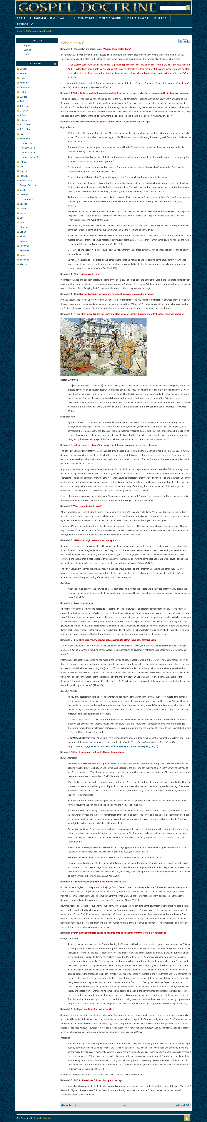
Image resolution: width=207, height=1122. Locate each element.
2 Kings (23, 120)
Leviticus (24, 78)
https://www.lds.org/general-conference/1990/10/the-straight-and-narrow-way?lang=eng (111, 746)
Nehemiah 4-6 (28, 148)
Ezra (22, 134)
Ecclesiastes (26, 180)
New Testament (59, 18)
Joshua (23, 92)
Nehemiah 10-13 (30, 157)
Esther (23, 162)
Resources (160, 18)
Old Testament (37, 18)
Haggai (23, 255)
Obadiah (24, 227)
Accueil (21, 18)
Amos (23, 222)
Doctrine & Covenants (111, 18)
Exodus (23, 73)
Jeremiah (24, 194)
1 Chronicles (26, 124)
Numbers (24, 83)
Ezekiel (23, 204)
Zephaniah (25, 250)
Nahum (23, 241)
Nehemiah (47, 31)
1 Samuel (24, 106)
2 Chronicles (26, 129)
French (27, 54)
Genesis (23, 69)
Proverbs (24, 176)
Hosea (23, 213)
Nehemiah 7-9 (28, 152)
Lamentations (26, 199)
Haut (125, 1105)
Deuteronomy (26, 87)
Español (27, 50)
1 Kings (23, 115)
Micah (23, 236)
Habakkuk (24, 246)
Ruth (22, 101)
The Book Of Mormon (83, 18)
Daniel (23, 208)
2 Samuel (24, 111)
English (27, 45)
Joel (22, 218)
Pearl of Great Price (138, 18)
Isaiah (22, 190)
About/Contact (26, 24)
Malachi (23, 264)
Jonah (23, 232)
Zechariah (25, 259)
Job (21, 166)
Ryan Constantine (42, 1118)
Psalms (23, 171)
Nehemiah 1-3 (28, 143)
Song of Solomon (28, 185)
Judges (23, 97)
